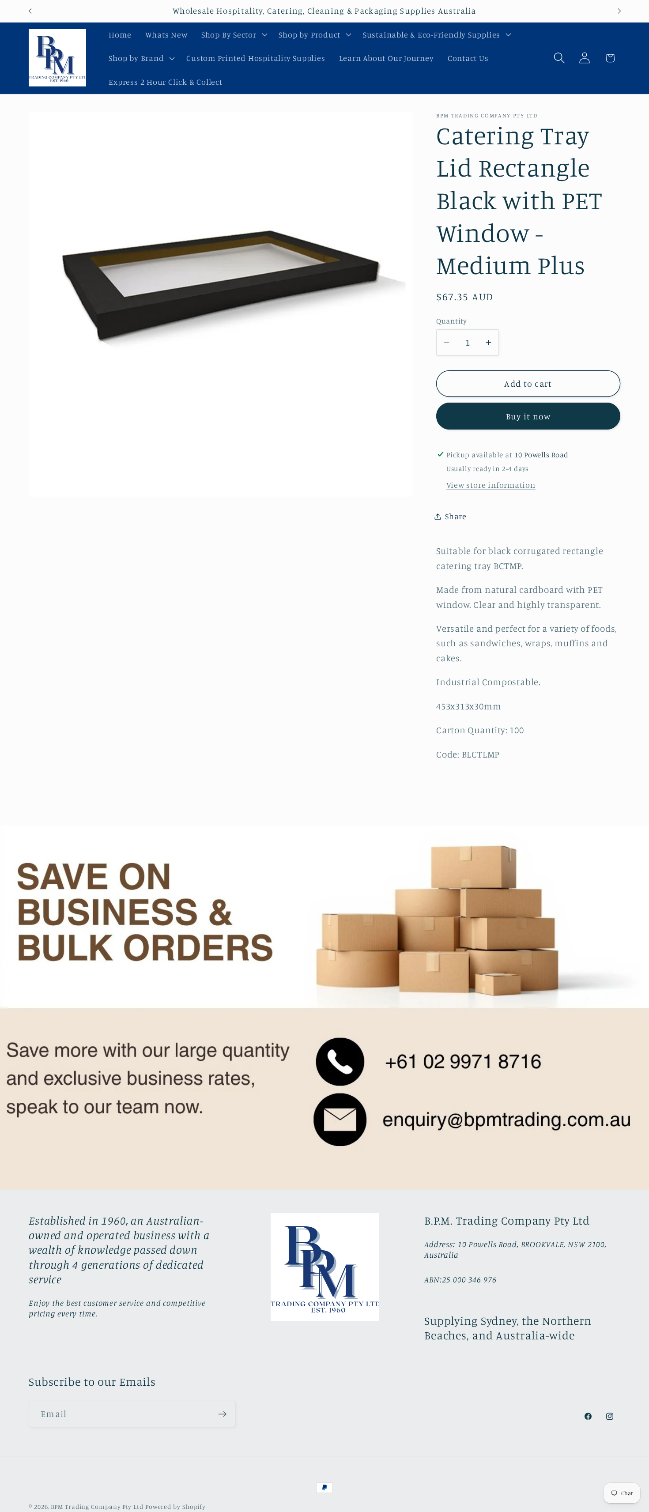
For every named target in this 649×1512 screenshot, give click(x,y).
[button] (233, 34)
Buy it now (528, 416)
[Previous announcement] (30, 11)
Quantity (451, 320)
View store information (491, 485)
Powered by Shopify (175, 1506)
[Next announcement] (619, 11)
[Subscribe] (222, 1414)
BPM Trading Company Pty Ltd (97, 1506)
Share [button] (456, 516)
